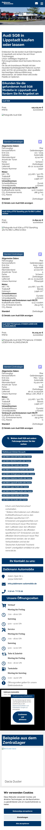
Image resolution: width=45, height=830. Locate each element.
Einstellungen (22, 817)
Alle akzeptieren (22, 823)
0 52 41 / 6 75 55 (15, 591)
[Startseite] (7, 3)
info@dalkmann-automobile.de (22, 583)
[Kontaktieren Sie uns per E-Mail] (36, 3)
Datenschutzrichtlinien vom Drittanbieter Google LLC (21, 706)
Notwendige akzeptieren (22, 811)
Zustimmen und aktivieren (22, 717)
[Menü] (42, 3)
